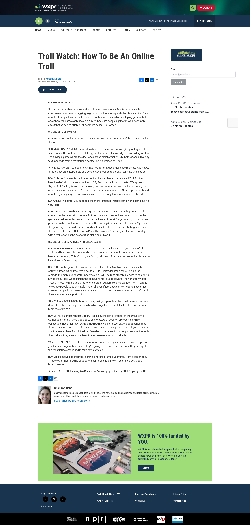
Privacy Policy (179, 494)
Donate (207, 7)
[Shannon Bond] (44, 395)
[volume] (47, 21)
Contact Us (140, 501)
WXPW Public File (105, 501)
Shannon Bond (54, 78)
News (38, 30)
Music (51, 30)
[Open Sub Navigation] (44, 30)
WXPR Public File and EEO (108, 494)
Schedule (66, 30)
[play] (39, 21)
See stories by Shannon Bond (72, 400)
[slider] (52, 20)
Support (141, 30)
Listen (126, 30)
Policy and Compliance (145, 494)
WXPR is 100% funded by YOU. (164, 439)
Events (157, 30)
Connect (111, 30)
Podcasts (81, 30)
